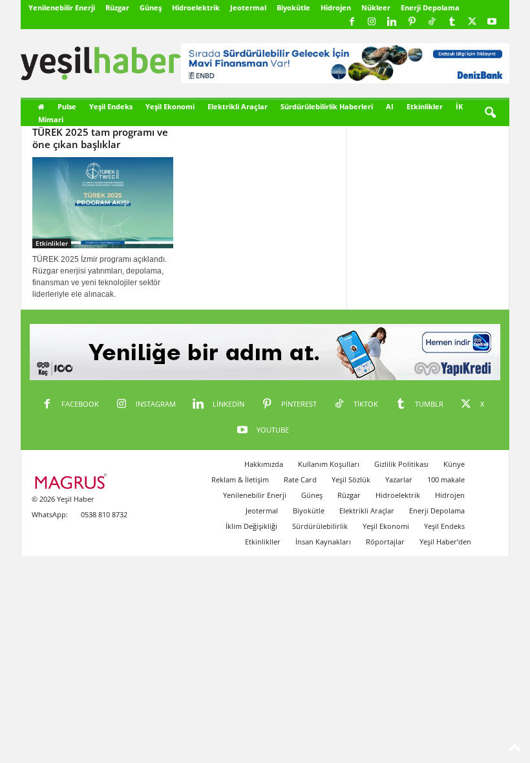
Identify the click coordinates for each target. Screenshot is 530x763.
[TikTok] (432, 22)
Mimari (50, 119)
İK (459, 106)
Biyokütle (293, 7)
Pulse (67, 106)
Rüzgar (117, 7)
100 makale (446, 479)
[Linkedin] (391, 22)
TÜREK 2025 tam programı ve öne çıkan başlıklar (100, 138)
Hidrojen (336, 7)
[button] (490, 113)
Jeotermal (248, 7)
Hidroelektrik (196, 7)
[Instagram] (371, 22)
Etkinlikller (263, 541)
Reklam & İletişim (240, 479)
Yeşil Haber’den (445, 541)
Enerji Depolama (430, 7)
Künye (454, 464)
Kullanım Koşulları (328, 464)
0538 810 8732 (104, 514)
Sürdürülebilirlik (320, 526)
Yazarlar (398, 479)
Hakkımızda (263, 464)
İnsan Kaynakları (323, 541)
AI (390, 106)
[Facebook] (351, 22)
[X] (472, 22)
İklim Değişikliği (251, 526)
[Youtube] (492, 22)
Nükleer (375, 7)
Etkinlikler (425, 106)
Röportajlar (385, 541)
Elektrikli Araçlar (237, 106)
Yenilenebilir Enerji (61, 7)
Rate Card (300, 479)
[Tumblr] (452, 22)
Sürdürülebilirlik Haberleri (327, 106)
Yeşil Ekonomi (170, 106)
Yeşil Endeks (110, 106)
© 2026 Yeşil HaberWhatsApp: (63, 506)
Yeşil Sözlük (351, 479)
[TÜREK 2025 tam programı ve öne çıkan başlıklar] (102, 202)
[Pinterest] (411, 22)
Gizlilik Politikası (401, 464)
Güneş (151, 7)
